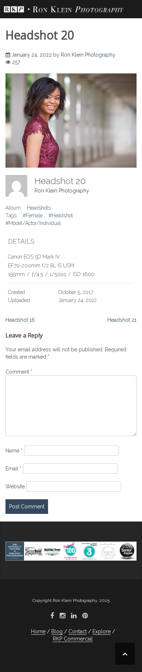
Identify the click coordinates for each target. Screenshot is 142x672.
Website (15, 486)
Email (13, 468)
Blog (57, 631)
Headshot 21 (122, 320)
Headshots (39, 208)
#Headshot (60, 215)
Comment (18, 372)
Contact (77, 631)
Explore (101, 631)
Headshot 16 (20, 320)
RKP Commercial (73, 639)
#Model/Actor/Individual (33, 223)
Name (14, 451)
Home (38, 631)
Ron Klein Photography (88, 55)
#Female (33, 215)
